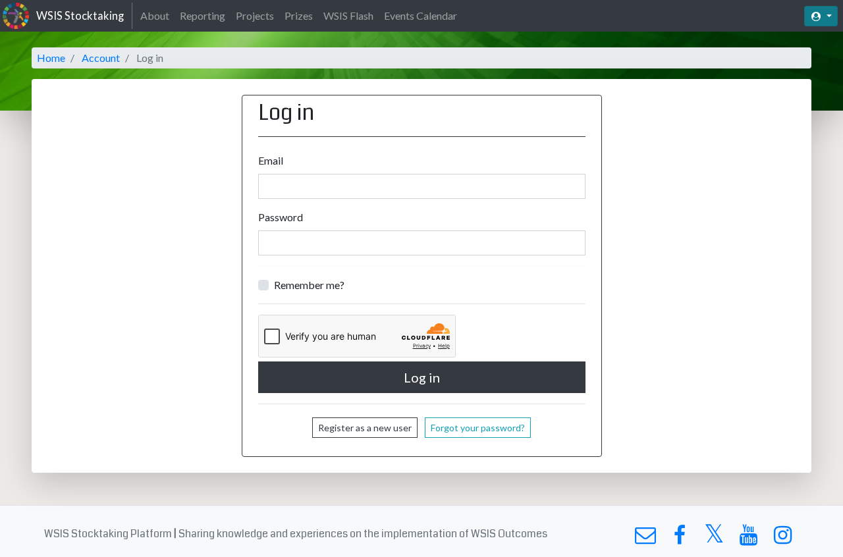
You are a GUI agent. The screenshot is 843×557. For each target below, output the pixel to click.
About (154, 15)
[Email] (645, 538)
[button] (821, 16)
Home (51, 57)
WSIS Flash (348, 15)
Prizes (299, 15)
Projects (255, 15)
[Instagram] (782, 538)
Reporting (202, 15)
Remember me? (309, 284)
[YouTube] (748, 538)
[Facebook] (679, 538)
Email (270, 160)
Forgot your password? (478, 427)
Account (101, 57)
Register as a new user (365, 427)
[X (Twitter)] (714, 538)
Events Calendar (420, 15)
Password (280, 217)
